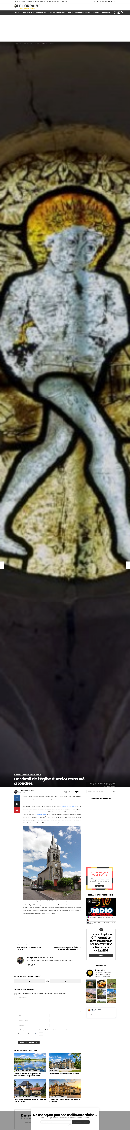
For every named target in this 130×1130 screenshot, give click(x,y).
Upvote (29, 981)
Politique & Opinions (75, 13)
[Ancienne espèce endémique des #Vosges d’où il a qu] (101, 994)
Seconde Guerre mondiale (69, 806)
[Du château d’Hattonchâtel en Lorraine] (2, 565)
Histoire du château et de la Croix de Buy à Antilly (30, 1100)
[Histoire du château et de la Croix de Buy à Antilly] (30, 1088)
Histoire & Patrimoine (57, 13)
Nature (18, 1070)
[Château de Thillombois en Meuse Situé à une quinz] (111, 994)
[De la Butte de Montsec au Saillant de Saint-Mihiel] (91, 983)
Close (127, 1114)
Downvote (65, 981)
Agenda (17, 13)
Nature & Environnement (30, 1070)
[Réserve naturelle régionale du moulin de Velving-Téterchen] (30, 1062)
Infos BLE (96, 13)
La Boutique (106, 13)
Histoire (52, 1069)
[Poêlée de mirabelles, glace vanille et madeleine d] (101, 983)
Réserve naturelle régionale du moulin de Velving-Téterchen (27, 1074)
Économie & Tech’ (41, 13)
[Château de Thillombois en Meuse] (65, 1062)
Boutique (29, 1)
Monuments (54, 1070)
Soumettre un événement (51, 1)
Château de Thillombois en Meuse (64, 1073)
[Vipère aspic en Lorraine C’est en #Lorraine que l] (111, 983)
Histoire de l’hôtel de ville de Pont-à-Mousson (65, 1100)
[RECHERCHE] (115, 12)
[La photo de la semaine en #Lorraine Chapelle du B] (91, 994)
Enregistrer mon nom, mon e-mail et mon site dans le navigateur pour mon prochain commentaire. (48, 1030)
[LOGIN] (118, 12)
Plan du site (63, 1)
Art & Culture (27, 13)
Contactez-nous (38, 1)
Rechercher (114, 792)
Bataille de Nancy (41, 814)
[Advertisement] (65, 28)
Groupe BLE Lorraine (19, 1)
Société (88, 13)
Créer (101, 955)
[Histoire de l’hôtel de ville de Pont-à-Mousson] (65, 1088)
